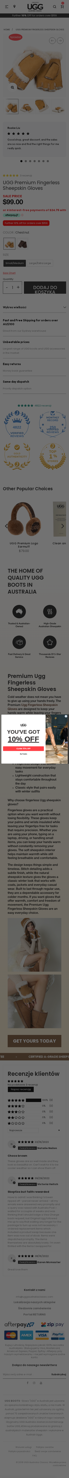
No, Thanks (23, 754)
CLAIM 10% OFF (23, 748)
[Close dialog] (66, 716)
